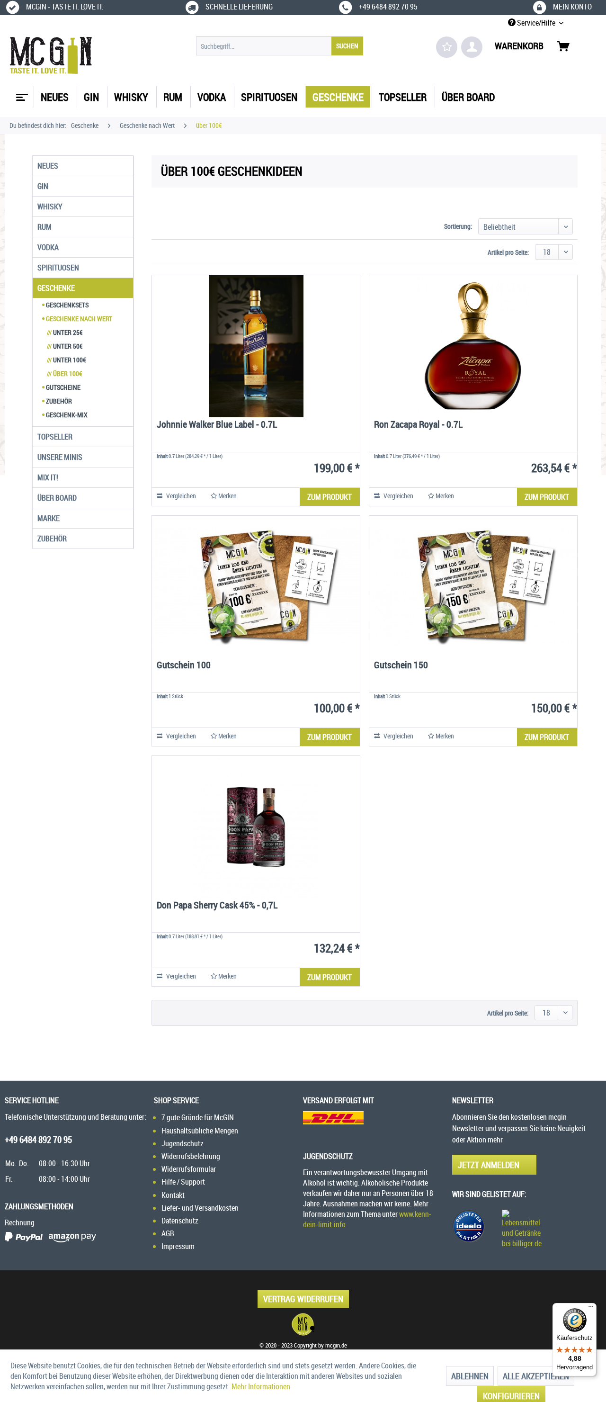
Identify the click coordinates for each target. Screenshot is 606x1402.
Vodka (48, 247)
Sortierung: (458, 226)
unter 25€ (64, 332)
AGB (167, 1233)
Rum (44, 227)
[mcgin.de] (303, 1324)
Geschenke (56, 288)
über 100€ (64, 373)
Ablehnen (470, 1376)
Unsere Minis (59, 457)
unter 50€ (64, 346)
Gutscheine (62, 387)
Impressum (178, 1246)
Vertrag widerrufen (303, 1298)
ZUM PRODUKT (329, 497)
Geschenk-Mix (66, 414)
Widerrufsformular (188, 1169)
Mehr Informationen (261, 1386)
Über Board (57, 498)
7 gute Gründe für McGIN (197, 1117)
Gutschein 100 (184, 665)
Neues (47, 166)
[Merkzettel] (446, 47)
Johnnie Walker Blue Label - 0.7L (217, 425)
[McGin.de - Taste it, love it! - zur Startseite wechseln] (50, 55)
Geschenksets (67, 304)
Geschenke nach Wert (78, 318)
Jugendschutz (182, 1143)
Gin (42, 186)
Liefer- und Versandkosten (200, 1208)
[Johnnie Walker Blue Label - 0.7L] (256, 346)
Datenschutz (179, 1220)
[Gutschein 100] (256, 587)
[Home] (20, 94)
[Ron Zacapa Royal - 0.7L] (473, 346)
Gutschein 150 (401, 665)
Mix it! (47, 477)
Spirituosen (58, 267)
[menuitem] (279, 45)
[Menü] (591, 1308)
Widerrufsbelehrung (190, 1156)
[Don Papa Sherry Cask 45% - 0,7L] (256, 827)
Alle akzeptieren (536, 1376)
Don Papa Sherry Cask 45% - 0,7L (217, 905)
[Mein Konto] (471, 47)
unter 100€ (66, 359)
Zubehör (58, 400)
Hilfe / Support (183, 1182)
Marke (48, 518)
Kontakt (173, 1195)
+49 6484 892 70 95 (38, 1139)
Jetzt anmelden (488, 1164)
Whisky (49, 206)
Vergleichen (180, 495)
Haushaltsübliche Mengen (199, 1130)
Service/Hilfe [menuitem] (536, 23)
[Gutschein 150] (473, 587)
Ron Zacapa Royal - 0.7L (418, 425)
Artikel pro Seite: (508, 252)
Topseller (54, 436)
